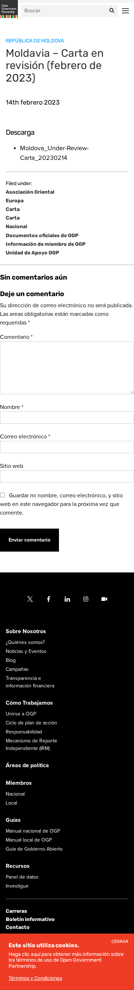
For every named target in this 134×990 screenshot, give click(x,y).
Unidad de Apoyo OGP (32, 253)
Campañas (17, 669)
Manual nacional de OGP (33, 831)
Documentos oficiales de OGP (42, 236)
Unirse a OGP (21, 714)
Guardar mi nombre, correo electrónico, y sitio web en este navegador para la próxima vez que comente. (61, 504)
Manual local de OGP (29, 840)
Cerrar (119, 941)
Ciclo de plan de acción (31, 723)
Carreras (16, 911)
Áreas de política (27, 765)
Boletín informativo (30, 919)
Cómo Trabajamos (29, 702)
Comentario (16, 337)
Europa (15, 201)
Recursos (18, 866)
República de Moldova (35, 41)
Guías (13, 820)
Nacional (16, 227)
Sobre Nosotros (26, 631)
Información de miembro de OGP (45, 244)
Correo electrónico (25, 436)
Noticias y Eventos (26, 651)
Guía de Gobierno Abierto (34, 849)
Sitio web (11, 466)
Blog (11, 660)
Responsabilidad (24, 732)
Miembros (19, 783)
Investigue (17, 886)
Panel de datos (22, 877)
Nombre (11, 407)
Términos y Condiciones (35, 978)
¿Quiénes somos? (25, 642)
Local (11, 803)
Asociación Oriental (30, 192)
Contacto (18, 927)
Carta (13, 209)
